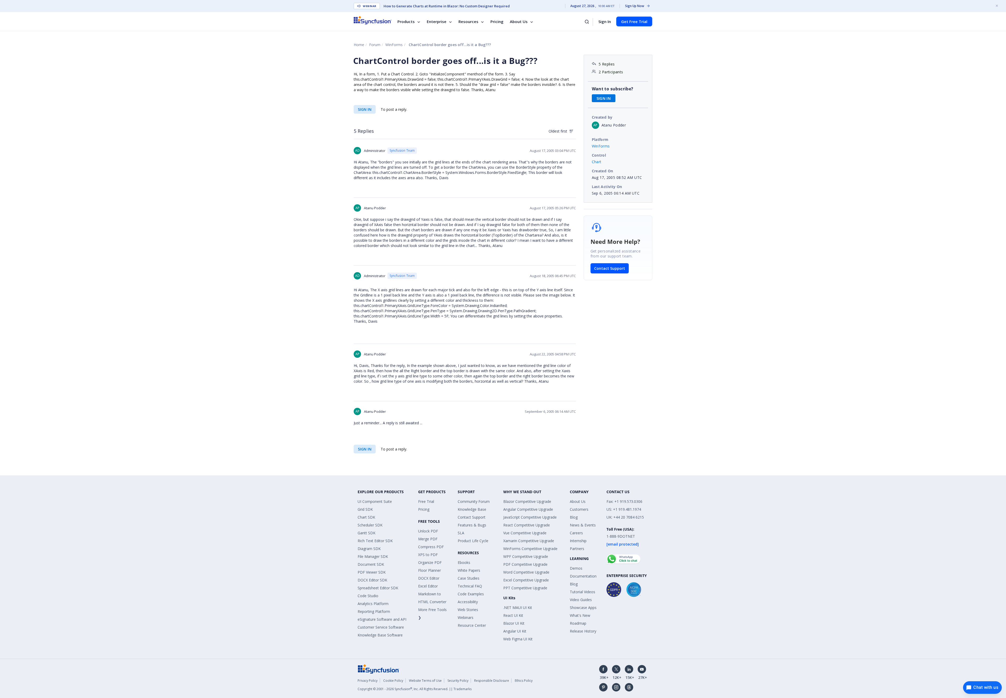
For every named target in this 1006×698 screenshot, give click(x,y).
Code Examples (471, 593)
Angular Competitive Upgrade (528, 509)
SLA (461, 532)
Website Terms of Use (425, 680)
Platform (600, 139)
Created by (602, 117)
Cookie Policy (393, 680)
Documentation (583, 576)
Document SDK (371, 564)
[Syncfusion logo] (373, 20)
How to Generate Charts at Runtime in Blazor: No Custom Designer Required (447, 6)
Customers (579, 509)
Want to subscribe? (612, 89)
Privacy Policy (368, 680)
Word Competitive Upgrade (526, 572)
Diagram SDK (369, 548)
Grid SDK (365, 509)
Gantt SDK (366, 532)
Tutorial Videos (582, 591)
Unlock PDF (428, 531)
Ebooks (464, 562)
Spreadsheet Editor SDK (378, 587)
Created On (602, 170)
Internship (578, 540)
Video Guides (581, 599)
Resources (468, 21)
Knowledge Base (472, 509)
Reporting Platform (374, 611)
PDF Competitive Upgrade (525, 564)
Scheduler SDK (370, 525)
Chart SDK (366, 517)
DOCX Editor (428, 578)
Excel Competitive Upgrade (526, 580)
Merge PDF (428, 538)
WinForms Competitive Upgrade (530, 548)
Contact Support (609, 268)
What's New (580, 615)
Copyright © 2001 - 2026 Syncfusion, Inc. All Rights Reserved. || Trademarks (415, 689)
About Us (519, 21)
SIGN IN (364, 109)
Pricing (497, 21)
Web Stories (468, 609)
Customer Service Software (381, 627)
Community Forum (474, 501)
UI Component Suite (375, 501)
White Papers (469, 570)
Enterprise (436, 21)
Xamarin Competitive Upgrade (528, 540)
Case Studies (468, 578)
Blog (574, 517)
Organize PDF (430, 562)
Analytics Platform (373, 603)
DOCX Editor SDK (372, 580)
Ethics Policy (524, 680)
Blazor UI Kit (513, 623)
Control (599, 155)
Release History (583, 631)
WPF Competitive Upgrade (525, 556)
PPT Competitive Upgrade (525, 587)
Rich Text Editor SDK (375, 540)
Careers (576, 532)
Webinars (465, 617)
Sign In (604, 21)
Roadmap (578, 623)
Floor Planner (429, 570)
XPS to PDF (428, 554)
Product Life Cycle (473, 540)
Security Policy (457, 680)
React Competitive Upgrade (526, 525)
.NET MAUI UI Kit (517, 607)
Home (359, 44)
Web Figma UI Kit (518, 638)
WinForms (394, 44)
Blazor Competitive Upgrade (527, 501)
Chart (597, 161)
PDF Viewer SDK (372, 572)
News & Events (583, 525)
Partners (577, 548)
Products (406, 21)
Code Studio (368, 595)
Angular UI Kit (514, 631)
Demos (576, 568)
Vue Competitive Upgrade (524, 532)
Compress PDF (431, 546)
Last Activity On (607, 186)
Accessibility (468, 601)
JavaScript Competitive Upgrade (530, 517)
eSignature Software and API (382, 619)
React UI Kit (513, 615)
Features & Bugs (472, 525)
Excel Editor (428, 586)
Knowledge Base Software (380, 635)
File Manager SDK (373, 556)
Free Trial (426, 501)
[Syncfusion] (379, 668)
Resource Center (472, 625)
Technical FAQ (470, 586)
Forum (374, 44)
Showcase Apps (583, 607)
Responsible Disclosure (491, 680)
